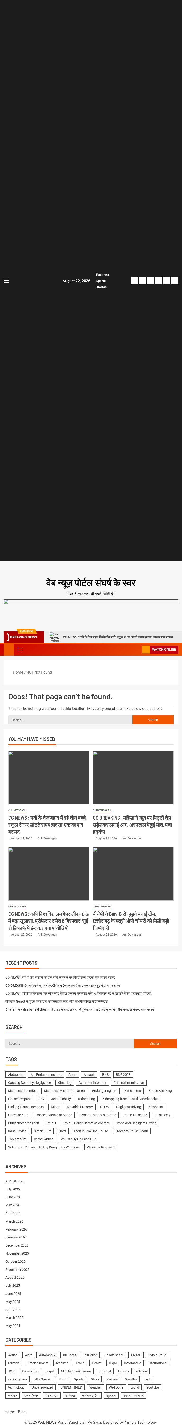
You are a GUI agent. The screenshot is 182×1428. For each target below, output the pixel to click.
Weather (95, 1387)
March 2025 (14, 1317)
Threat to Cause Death (131, 1131)
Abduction (15, 1074)
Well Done (116, 1387)
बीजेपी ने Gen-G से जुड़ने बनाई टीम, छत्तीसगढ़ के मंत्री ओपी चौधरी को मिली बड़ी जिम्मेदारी (131, 921)
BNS (105, 1074)
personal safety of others (97, 1115)
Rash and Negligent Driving (136, 1123)
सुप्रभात (111, 1395)
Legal (50, 1371)
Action (13, 1355)
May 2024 (12, 1326)
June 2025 (13, 1293)
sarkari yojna (17, 1379)
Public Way (162, 1115)
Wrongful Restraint (101, 1147)
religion (141, 1371)
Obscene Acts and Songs (54, 1115)
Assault (89, 1074)
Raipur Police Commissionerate (86, 1123)
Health (97, 1363)
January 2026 (15, 1237)
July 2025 (12, 1285)
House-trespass (19, 1099)
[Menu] (19, 650)
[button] (19, 650)
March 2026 (14, 1221)
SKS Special (42, 1379)
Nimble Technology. (141, 1422)
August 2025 (14, 1277)
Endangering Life (104, 1091)
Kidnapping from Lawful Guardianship (130, 1099)
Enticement (132, 1091)
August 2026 (14, 1181)
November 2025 (17, 1253)
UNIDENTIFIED (71, 1387)
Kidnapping (86, 1099)
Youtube (152, 1387)
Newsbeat (155, 1107)
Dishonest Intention (22, 1091)
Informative (132, 1363)
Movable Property (80, 1107)
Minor (55, 1107)
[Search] (138, 649)
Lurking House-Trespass (26, 1107)
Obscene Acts (18, 1115)
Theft (62, 1131)
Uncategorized (42, 1387)
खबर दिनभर (31, 1395)
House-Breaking (160, 1091)
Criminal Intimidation (129, 1083)
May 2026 (12, 1205)
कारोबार (12, 1395)
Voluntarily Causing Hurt (79, 1139)
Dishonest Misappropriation (64, 1091)
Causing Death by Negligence (29, 1083)
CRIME (136, 1355)
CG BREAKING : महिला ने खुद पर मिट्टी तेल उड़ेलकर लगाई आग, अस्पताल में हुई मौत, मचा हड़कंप (132, 824)
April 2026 (12, 1213)
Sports (101, 281)
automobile (47, 1355)
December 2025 (16, 1245)
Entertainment (38, 1363)
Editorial (14, 1363)
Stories (101, 287)
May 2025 (12, 1302)
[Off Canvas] (6, 281)
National (104, 1371)
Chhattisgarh (17, 810)
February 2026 (16, 1229)
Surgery (112, 1379)
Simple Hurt (42, 1131)
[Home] (8, 649)
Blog (22, 1412)
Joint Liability (61, 1099)
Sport (63, 1379)
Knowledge (30, 1371)
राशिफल (70, 1395)
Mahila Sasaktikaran (76, 1371)
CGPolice (90, 1355)
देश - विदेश (52, 1395)
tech (147, 1379)
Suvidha (131, 1379)
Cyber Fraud (157, 1355)
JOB (11, 1371)
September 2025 (17, 1269)
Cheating (64, 1083)
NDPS (104, 1107)
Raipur (51, 1123)
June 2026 (13, 1197)
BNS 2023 (123, 1074)
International (157, 1363)
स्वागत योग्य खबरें (133, 1395)
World (135, 1387)
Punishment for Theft (23, 1123)
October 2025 (15, 1261)
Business (102, 274)
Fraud (80, 1363)
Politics (123, 1371)
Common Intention (92, 1083)
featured (62, 1363)
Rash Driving (17, 1131)
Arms (72, 1074)
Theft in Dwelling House (90, 1131)
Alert (28, 1355)
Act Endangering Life (46, 1074)
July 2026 (12, 1189)
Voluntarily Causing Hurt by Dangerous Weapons (44, 1147)
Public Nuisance (135, 1115)
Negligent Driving (128, 1107)
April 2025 (12, 1310)
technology (16, 1387)
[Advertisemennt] (91, 608)
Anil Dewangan (47, 838)
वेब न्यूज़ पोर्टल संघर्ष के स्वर (91, 582)
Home (10, 1412)
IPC (41, 1099)
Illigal (113, 1363)
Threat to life (17, 1139)
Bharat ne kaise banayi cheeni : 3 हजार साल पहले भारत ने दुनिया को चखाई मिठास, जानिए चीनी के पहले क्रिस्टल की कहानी (80, 1009)
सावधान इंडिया (90, 1395)
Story (95, 1379)
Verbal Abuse (43, 1139)
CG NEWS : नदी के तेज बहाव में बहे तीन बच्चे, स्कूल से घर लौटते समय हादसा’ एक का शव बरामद (118, 637)
